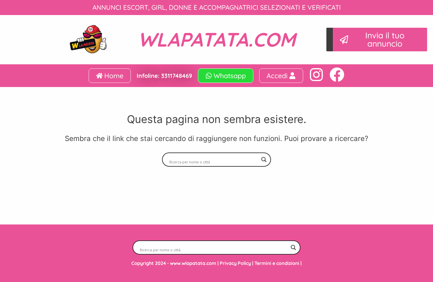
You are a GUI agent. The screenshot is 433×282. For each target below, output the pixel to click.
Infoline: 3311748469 (164, 75)
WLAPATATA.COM (216, 39)
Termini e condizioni (276, 263)
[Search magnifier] (264, 159)
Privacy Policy (235, 263)
